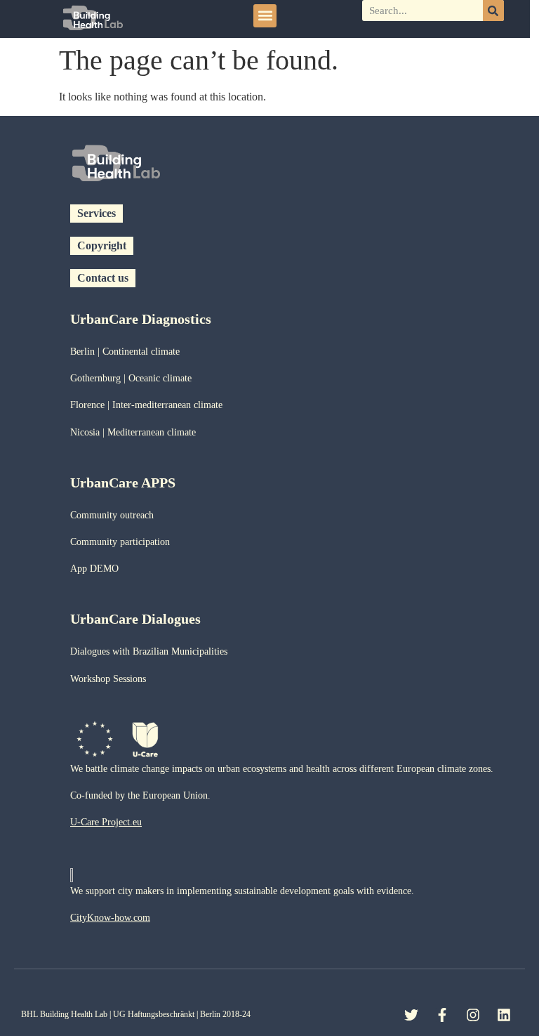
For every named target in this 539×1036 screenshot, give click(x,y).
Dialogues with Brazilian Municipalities (148, 651)
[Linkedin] (504, 1015)
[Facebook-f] (442, 1015)
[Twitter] (411, 1015)
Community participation (120, 542)
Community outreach (112, 515)
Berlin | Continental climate (125, 351)
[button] (265, 15)
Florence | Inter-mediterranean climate (146, 405)
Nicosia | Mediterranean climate (133, 432)
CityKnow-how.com (110, 917)
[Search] (493, 10)
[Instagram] (473, 1015)
